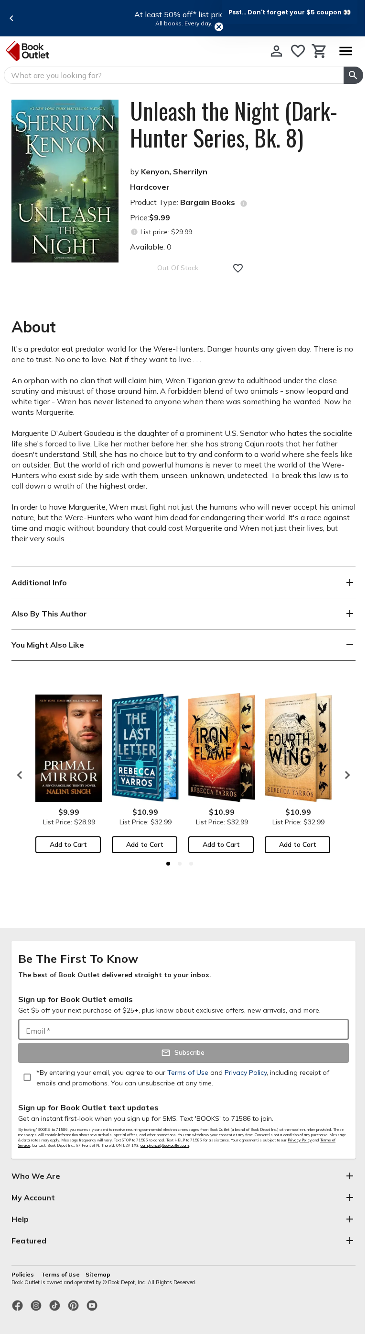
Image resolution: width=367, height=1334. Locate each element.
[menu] (345, 51)
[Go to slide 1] (168, 864)
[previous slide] (11, 18)
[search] (353, 75)
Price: (150, 217)
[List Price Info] (134, 232)
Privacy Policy (300, 1140)
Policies (23, 1274)
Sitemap (98, 1274)
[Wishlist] (298, 51)
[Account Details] (276, 51)
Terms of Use (60, 1274)
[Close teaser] (219, 27)
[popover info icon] (243, 203)
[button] (289, 12)
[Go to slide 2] (180, 864)
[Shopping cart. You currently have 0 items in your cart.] (319, 51)
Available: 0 (151, 246)
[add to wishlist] (238, 268)
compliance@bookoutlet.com (164, 1145)
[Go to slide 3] (191, 864)
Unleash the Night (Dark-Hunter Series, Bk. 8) (233, 124)
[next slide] (345, 775)
